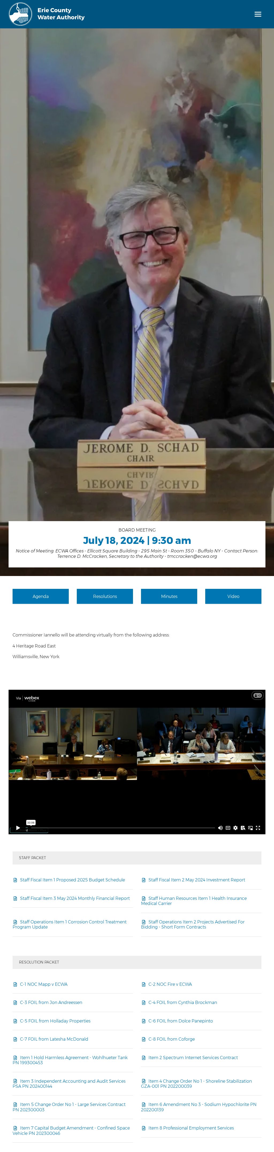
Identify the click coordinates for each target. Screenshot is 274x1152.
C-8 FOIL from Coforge (172, 1039)
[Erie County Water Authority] (47, 14)
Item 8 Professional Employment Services (191, 1128)
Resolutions (105, 596)
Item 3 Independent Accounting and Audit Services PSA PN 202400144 (69, 1083)
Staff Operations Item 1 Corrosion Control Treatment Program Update (70, 924)
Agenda (41, 596)
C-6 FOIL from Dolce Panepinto (181, 1021)
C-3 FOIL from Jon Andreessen (51, 1002)
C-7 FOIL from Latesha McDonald (54, 1039)
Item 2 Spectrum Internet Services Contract (193, 1057)
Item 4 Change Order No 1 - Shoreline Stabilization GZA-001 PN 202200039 (196, 1083)
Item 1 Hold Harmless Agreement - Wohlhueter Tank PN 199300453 (70, 1060)
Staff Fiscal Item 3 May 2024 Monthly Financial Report (75, 898)
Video (233, 596)
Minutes (169, 596)
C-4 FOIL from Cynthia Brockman (183, 1002)
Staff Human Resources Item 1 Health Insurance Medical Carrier (194, 901)
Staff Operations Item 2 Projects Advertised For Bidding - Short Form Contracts (193, 924)
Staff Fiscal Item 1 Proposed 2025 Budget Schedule (72, 879)
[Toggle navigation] (257, 14)
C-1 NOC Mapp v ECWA (43, 984)
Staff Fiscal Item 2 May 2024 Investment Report (197, 879)
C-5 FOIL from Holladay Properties (55, 1021)
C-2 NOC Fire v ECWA (170, 984)
